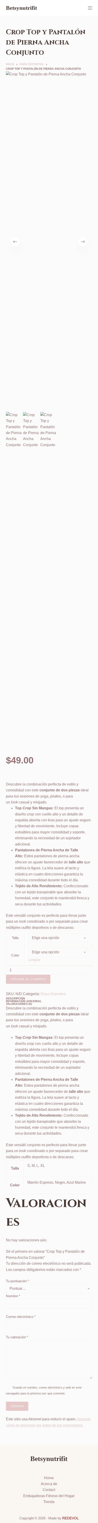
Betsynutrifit (21, 8)
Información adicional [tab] (23, 1001)
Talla (15, 938)
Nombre (13, 1296)
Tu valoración (17, 1337)
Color (15, 955)
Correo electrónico (21, 1317)
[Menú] (90, 8)
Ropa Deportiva (53, 994)
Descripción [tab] (15, 998)
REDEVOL (70, 1518)
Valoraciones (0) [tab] (19, 1004)
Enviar (17, 1406)
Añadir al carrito (28, 979)
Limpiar (34, 960)
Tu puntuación (17, 1281)
